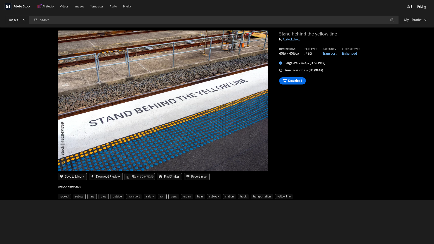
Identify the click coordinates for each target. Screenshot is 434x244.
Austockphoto (291, 39)
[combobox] (213, 20)
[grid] (175, 196)
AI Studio (48, 6)
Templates (96, 6)
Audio (113, 6)
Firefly (127, 6)
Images (79, 6)
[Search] (35, 20)
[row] (64, 196)
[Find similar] (392, 20)
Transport (330, 53)
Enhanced (349, 53)
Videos (64, 6)
